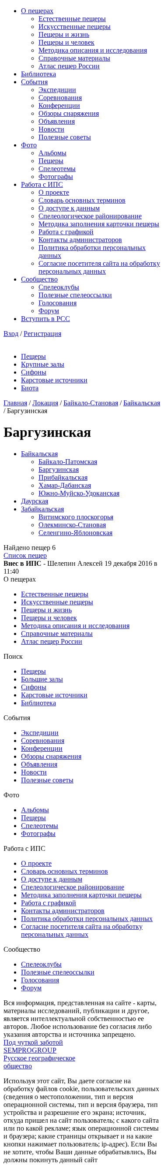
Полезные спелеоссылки (75, 295)
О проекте (53, 192)
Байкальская (141, 403)
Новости (51, 129)
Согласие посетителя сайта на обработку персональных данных (99, 267)
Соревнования (60, 97)
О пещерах (37, 10)
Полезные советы (64, 137)
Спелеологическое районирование (90, 216)
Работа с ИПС (42, 184)
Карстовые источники (54, 380)
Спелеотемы (57, 168)
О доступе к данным (69, 208)
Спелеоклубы (58, 287)
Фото (29, 145)
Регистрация (42, 333)
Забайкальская (42, 509)
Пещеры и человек (66, 42)
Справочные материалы (74, 58)
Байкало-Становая (90, 403)
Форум (48, 310)
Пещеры (50, 160)
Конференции (59, 105)
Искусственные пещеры (74, 26)
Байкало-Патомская (67, 461)
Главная (15, 403)
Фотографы (55, 176)
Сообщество (39, 279)
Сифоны (33, 372)
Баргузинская (58, 469)
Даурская (34, 501)
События (34, 82)
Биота (29, 388)
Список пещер (25, 555)
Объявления (56, 121)
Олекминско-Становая (72, 524)
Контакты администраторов (80, 239)
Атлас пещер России (69, 66)
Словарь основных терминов (82, 200)
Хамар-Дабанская (64, 485)
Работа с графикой (66, 232)
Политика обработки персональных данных (87, 918)
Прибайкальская (62, 477)
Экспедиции (57, 89)
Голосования (57, 303)
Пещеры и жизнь (63, 34)
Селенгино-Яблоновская (75, 532)
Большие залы (42, 679)
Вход (10, 333)
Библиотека (38, 74)
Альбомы (52, 153)
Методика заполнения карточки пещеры (98, 224)
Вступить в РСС (45, 318)
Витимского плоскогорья (75, 517)
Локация (45, 403)
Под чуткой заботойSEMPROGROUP (33, 1046)
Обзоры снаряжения (68, 113)
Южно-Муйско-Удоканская (78, 493)
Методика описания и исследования (92, 50)
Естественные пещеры (72, 18)
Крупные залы (42, 364)
